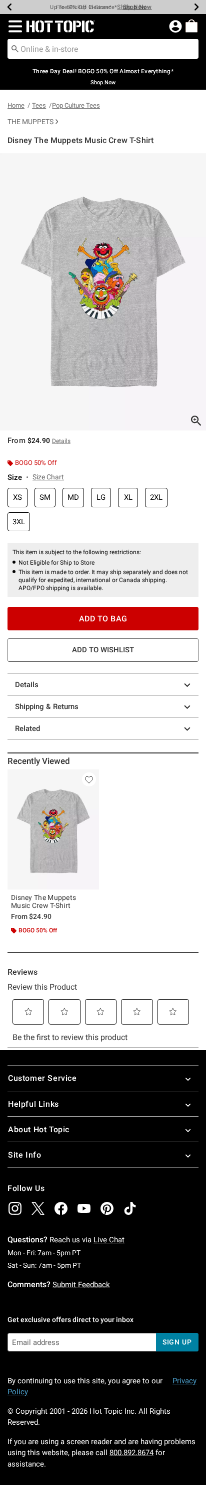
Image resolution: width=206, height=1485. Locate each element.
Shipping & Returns (46, 706)
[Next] (196, 7)
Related (27, 728)
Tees (39, 105)
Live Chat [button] (109, 1239)
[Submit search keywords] (15, 48)
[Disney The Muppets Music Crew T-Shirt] (53, 829)
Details (26, 684)
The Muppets (31, 122)
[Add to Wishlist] (89, 779)
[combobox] (103, 49)
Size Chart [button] (48, 477)
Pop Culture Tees (76, 105)
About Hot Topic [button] (39, 1129)
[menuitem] (191, 25)
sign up (177, 1342)
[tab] (103, 292)
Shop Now (131, 6)
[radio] (18, 497)
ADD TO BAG (103, 618)
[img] (15, 1208)
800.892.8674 (132, 1452)
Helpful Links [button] (33, 1104)
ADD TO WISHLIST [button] (103, 649)
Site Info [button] (24, 1155)
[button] (13, 26)
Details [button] (61, 441)
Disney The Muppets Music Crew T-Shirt (43, 901)
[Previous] (9, 7)
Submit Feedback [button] (81, 1284)
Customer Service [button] (42, 1078)
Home (16, 105)
